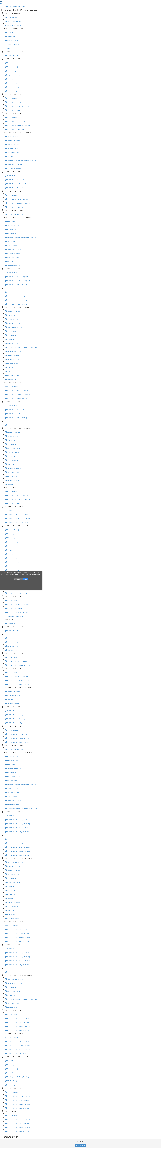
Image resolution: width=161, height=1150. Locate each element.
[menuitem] (1, 4)
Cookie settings (18, 579)
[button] (1, 1)
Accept (25, 579)
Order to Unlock (80, 1145)
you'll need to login (87, 1143)
